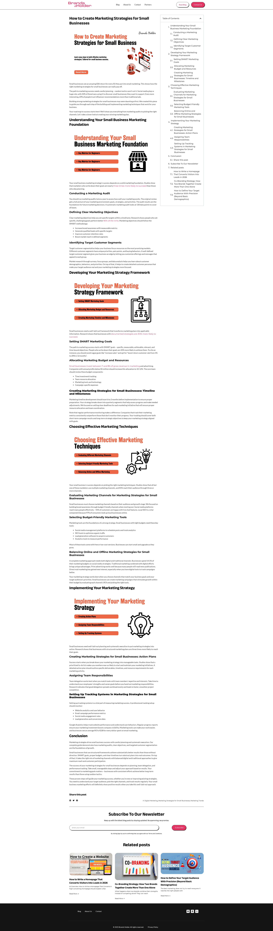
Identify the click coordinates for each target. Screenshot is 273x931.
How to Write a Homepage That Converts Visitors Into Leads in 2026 (187, 174)
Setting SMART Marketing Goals (186, 60)
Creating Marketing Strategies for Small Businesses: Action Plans (186, 130)
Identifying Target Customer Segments (187, 47)
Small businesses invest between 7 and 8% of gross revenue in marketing (104, 366)
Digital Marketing (151, 801)
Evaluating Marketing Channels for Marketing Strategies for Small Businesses (185, 96)
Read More (73, 894)
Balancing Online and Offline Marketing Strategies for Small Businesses (187, 114)
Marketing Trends (197, 801)
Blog (118, 5)
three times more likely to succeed (130, 186)
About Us (127, 5)
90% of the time (111, 221)
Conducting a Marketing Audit (185, 33)
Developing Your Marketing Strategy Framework (184, 54)
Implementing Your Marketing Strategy (185, 122)
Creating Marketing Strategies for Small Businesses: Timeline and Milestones (186, 76)
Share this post (181, 160)
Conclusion (176, 156)
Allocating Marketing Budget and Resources (185, 67)
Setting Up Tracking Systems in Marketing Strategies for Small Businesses (184, 147)
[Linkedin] (192, 911)
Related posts (177, 167)
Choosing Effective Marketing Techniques (185, 86)
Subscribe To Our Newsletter (184, 164)
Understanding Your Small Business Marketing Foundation (185, 27)
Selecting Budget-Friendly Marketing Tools (186, 105)
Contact (137, 5)
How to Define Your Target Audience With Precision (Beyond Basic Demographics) (186, 194)
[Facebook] (188, 911)
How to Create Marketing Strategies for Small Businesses (109, 20)
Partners (148, 5)
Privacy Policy (153, 927)
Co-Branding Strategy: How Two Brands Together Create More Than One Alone (187, 184)
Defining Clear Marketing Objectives (186, 40)
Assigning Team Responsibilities (182, 138)
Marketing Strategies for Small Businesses (174, 801)
